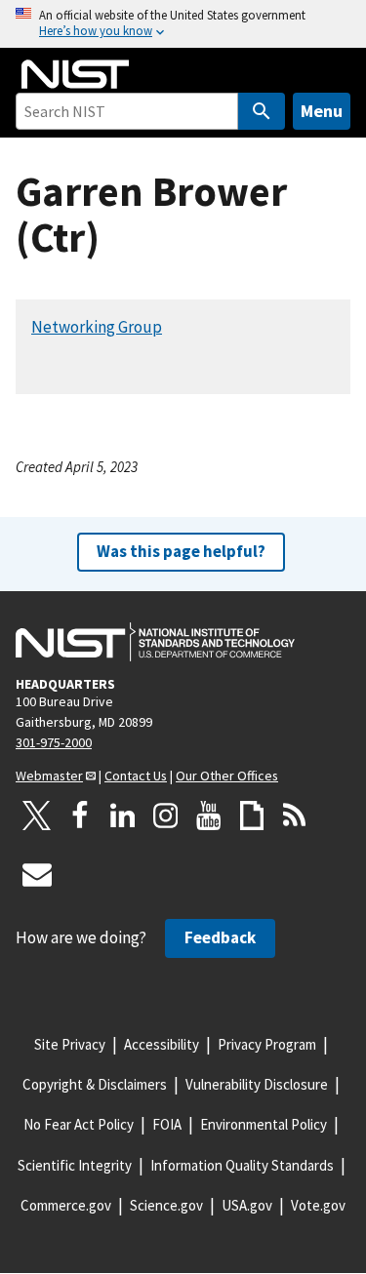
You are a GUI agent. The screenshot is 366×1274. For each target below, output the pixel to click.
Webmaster (49, 775)
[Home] (75, 74)
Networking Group (96, 327)
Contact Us (135, 775)
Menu (322, 111)
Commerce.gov (65, 1205)
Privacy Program (267, 1044)
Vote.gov (318, 1205)
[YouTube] (208, 815)
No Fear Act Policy (78, 1124)
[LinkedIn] (123, 815)
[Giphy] (251, 815)
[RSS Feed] (294, 815)
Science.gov (166, 1205)
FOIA (167, 1124)
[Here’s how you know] (183, 24)
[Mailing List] (37, 874)
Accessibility (161, 1044)
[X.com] (37, 815)
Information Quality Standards (242, 1165)
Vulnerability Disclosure (256, 1084)
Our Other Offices (227, 775)
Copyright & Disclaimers (94, 1084)
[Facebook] (80, 815)
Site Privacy (69, 1044)
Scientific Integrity (75, 1165)
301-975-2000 (54, 742)
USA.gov (247, 1205)
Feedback (220, 937)
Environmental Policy (263, 1124)
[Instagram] (165, 815)
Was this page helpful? (181, 551)
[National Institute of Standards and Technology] (155, 641)
